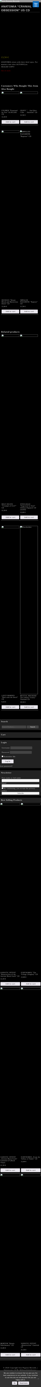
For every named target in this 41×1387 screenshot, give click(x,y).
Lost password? (6, 766)
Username (6, 748)
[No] (38, 1378)
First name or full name (11, 778)
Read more (24, 1383)
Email (4, 783)
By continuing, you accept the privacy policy (18, 789)
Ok (15, 1383)
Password (5, 752)
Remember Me (9, 756)
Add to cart (10, 122)
